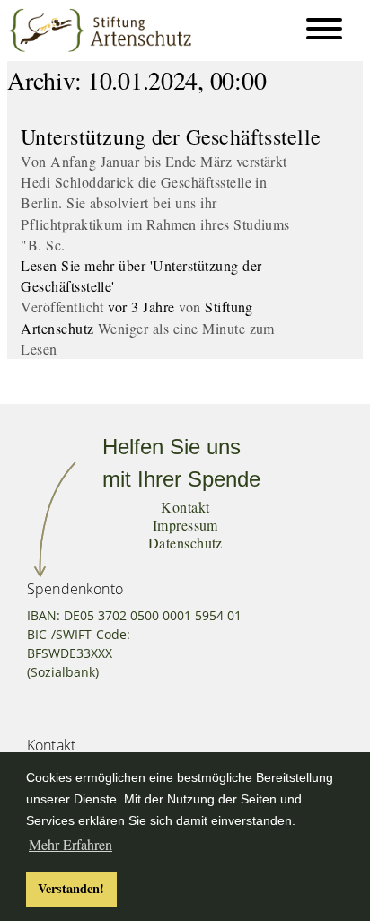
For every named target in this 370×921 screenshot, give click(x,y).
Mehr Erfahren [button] (70, 844)
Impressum (185, 524)
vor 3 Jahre (141, 306)
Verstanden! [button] (71, 888)
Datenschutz (185, 542)
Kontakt (185, 506)
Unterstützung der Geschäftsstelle (171, 136)
